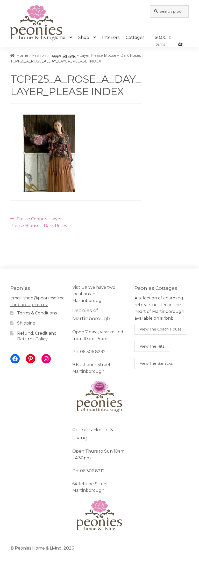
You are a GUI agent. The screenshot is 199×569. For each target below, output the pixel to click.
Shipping (26, 323)
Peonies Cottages (155, 288)
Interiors (110, 37)
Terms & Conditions (37, 313)
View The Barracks (156, 363)
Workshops (64, 56)
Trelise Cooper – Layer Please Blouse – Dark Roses (38, 222)
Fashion (39, 55)
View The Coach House (161, 329)
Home (59, 37)
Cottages (135, 37)
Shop (83, 37)
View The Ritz (152, 346)
